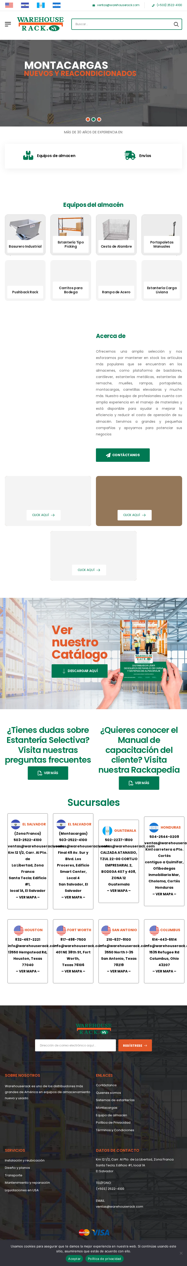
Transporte (13, 1175)
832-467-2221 (27, 939)
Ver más (51, 773)
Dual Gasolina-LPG (161, 292)
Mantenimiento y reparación (27, 1182)
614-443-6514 (164, 939)
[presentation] (10, 255)
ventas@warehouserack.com (36, 846)
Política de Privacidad (113, 1122)
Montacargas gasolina (71, 290)
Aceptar (74, 1259)
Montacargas (106, 1107)
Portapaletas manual (25, 290)
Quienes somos (108, 1092)
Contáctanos (126, 455)
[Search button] (176, 24)
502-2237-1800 (119, 839)
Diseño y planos (17, 1167)
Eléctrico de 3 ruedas (25, 246)
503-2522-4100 (28, 839)
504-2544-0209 (164, 836)
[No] (180, 1253)
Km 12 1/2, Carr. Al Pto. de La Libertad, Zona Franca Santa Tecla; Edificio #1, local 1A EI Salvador (135, 1165)
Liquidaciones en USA (22, 1190)
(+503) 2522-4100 (110, 1188)
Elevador (116, 246)
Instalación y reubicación (25, 1160)
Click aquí (40, 515)
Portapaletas (116, 292)
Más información (49, 92)
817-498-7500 (73, 939)
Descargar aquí (83, 671)
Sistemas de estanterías (115, 1100)
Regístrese (132, 1045)
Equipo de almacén (111, 1115)
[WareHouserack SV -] (40, 24)
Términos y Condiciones (115, 1130)
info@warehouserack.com (33, 945)
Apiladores (70, 246)
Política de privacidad (104, 1259)
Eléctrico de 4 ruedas (161, 244)
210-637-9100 (118, 939)
